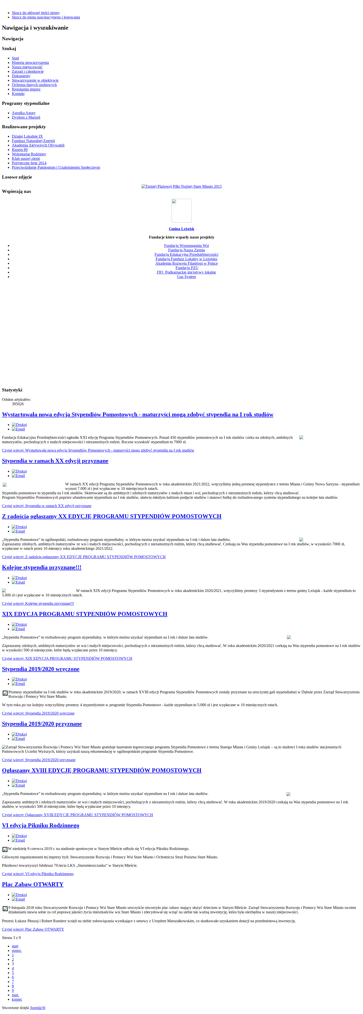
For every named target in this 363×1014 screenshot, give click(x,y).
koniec (17, 999)
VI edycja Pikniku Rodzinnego (40, 825)
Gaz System (186, 277)
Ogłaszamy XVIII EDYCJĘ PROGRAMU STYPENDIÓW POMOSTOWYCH (102, 770)
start (15, 946)
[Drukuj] (19, 425)
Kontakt (18, 94)
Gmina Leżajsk (181, 229)
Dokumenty (21, 76)
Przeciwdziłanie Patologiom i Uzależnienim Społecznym (56, 167)
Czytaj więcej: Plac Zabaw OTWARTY (33, 929)
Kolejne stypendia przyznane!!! (41, 567)
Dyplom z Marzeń (26, 117)
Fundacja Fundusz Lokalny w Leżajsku (186, 259)
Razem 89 (20, 149)
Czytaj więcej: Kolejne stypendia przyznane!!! (38, 603)
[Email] (18, 429)
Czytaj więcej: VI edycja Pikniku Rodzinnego (38, 874)
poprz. (17, 950)
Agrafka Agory (24, 113)
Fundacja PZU (187, 268)
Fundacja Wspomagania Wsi (186, 245)
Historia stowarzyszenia (30, 62)
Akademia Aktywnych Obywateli (38, 145)
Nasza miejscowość (27, 67)
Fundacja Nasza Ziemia (186, 250)
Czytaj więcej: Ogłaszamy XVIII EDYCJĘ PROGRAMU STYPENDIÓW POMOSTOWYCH (77, 815)
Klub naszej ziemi (26, 158)
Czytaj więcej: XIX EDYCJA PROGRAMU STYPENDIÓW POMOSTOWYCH (67, 658)
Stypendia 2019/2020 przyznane (42, 723)
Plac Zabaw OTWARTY (32, 884)
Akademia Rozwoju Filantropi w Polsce (186, 263)
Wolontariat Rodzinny (29, 154)
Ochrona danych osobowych (34, 85)
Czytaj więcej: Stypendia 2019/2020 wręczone (38, 713)
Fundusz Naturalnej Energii (33, 141)
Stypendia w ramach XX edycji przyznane (55, 461)
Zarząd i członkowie (28, 71)
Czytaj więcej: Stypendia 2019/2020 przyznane (39, 760)
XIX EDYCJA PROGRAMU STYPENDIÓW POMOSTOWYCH (84, 614)
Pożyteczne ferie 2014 (29, 163)
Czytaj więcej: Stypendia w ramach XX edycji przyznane (46, 506)
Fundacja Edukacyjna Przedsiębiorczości (186, 254)
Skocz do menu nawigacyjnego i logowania (46, 17)
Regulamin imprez (26, 89)
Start (15, 58)
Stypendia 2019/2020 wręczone (41, 669)
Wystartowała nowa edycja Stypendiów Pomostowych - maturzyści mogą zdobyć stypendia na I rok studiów (137, 414)
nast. (15, 995)
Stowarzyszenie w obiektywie (35, 80)
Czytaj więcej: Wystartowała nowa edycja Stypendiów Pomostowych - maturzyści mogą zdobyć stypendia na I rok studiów (98, 450)
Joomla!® (37, 1008)
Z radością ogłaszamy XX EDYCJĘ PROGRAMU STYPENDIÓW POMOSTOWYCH (112, 516)
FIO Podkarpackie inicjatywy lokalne (186, 272)
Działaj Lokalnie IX (27, 136)
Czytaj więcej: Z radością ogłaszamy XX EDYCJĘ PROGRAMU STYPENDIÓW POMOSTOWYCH (84, 557)
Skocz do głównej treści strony (36, 13)
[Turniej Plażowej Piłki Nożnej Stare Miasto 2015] (181, 186)
